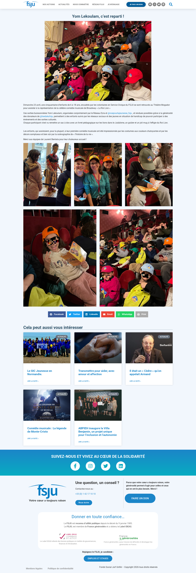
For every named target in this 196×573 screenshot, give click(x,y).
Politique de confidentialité (60, 568)
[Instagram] (154, 4)
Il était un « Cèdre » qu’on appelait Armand (145, 372)
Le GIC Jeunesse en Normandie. (39, 372)
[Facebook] (150, 4)
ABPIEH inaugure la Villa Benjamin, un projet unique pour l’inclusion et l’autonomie (97, 432)
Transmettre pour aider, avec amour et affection (96, 372)
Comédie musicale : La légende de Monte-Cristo (46, 430)
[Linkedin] (163, 4)
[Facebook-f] (75, 466)
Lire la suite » (33, 381)
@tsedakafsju (46, 116)
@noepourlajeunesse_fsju (120, 113)
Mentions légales (34, 568)
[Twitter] (159, 4)
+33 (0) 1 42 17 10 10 (85, 494)
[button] (171, 4)
